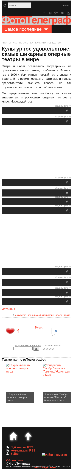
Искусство (26, 43)
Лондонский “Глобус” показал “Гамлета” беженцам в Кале (56, 397)
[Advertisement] (36, 151)
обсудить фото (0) (63, 106)
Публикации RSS (22, 447)
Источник (8, 309)
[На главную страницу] (13, 436)
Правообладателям (43, 467)
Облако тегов (15, 460)
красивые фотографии (41, 314)
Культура (40, 43)
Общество (55, 43)
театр (67, 314)
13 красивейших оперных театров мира (17, 397)
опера (59, 314)
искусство (20, 314)
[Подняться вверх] (28, 436)
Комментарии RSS (23, 450)
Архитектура (9, 43)
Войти (15, 453)
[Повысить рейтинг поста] (10, 331)
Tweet (38, 327)
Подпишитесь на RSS (28, 345)
